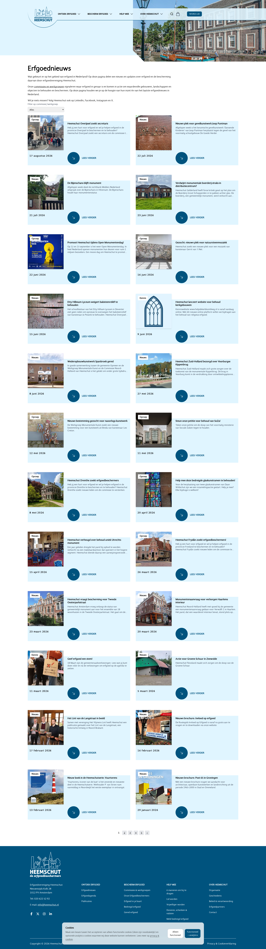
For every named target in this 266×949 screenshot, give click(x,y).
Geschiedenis (215, 896)
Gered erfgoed (131, 912)
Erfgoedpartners (217, 907)
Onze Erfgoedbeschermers (136, 896)
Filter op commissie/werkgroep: (43, 104)
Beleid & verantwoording (221, 901)
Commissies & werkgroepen (137, 890)
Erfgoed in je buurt (133, 901)
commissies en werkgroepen (49, 86)
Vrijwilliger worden (176, 904)
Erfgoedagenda (88, 896)
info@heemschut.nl (48, 904)
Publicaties (86, 901)
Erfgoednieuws (88, 890)
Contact (213, 912)
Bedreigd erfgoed (132, 907)
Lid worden (172, 899)
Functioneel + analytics (192, 933)
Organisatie (214, 890)
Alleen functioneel (175, 933)
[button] (79, 143)
